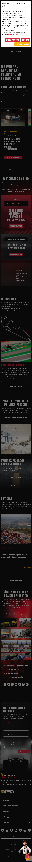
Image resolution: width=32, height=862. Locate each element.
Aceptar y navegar (12, 40)
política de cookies (13, 34)
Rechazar (25, 40)
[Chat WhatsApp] (27, 857)
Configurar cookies (22, 44)
